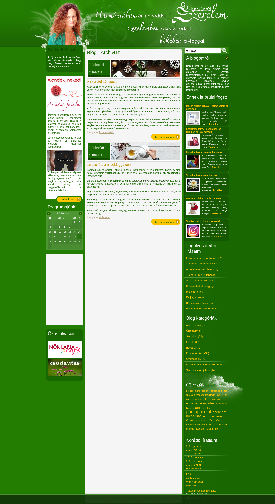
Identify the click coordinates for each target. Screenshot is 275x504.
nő (187, 391)
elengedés (207, 403)
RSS (188, 474)
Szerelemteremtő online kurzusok (204, 152)
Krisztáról (90, 498)
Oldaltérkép (192, 485)
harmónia (191, 424)
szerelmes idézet (218, 391)
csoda (205, 391)
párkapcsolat (198, 411)
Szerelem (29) (194, 336)
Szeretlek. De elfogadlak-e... (203, 263)
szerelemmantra (198, 407)
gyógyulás (222, 395)
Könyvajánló (161, 498)
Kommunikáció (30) (197, 353)
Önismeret (104, 217)
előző (48, 213)
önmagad (192, 403)
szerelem (219, 412)
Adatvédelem (193, 478)
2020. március (194, 457)
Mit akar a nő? (194, 291)
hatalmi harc (212, 428)
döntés (189, 399)
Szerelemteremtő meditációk (201, 175)
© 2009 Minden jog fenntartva (201, 491)
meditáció (210, 395)
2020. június (193, 446)
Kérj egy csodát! (195, 297)
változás (216, 416)
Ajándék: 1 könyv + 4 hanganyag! (203, 198)
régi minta (195, 391)
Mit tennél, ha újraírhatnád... (203, 308)
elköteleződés (221, 424)
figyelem (200, 428)
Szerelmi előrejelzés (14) (201, 370)
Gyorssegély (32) (196, 358)
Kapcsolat (145, 498)
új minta (190, 428)
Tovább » (213, 124)
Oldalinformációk (194, 482)
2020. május (193, 449)
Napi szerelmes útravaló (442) (204, 364)
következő (80, 213)
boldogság (194, 416)
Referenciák (114, 498)
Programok (130, 498)
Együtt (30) (192, 341)
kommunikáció (204, 424)
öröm (206, 416)
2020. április (193, 453)
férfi (222, 428)
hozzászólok (95, 72)
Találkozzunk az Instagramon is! (203, 221)
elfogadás (215, 399)
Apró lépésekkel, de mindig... (203, 269)
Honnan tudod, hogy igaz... (202, 286)
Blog (100, 498)
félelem (190, 420)
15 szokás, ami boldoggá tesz (109, 165)
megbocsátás (201, 399)
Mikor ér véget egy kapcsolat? (204, 257)
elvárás (199, 420)
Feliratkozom (68, 199)
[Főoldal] (137, 23)
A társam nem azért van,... (201, 280)
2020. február (194, 461)
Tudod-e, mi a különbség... (202, 274)
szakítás (208, 420)
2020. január (193, 464)
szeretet (222, 403)
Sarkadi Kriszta (63, 49)
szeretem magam (195, 395)
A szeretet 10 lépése (102, 81)
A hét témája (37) (196, 325)
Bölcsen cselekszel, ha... (200, 302)
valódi (217, 420)
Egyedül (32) (193, 347)
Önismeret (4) (194, 330)
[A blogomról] (227, 58)
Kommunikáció (106, 132)
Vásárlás (176, 498)
